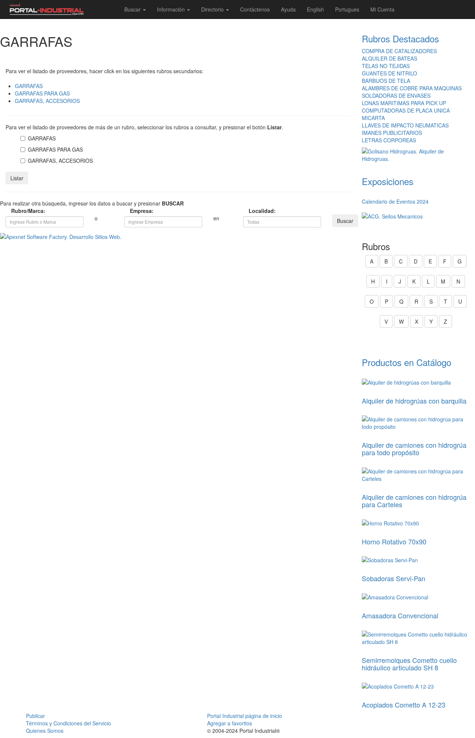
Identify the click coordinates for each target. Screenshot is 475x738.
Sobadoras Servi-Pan (393, 578)
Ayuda (288, 9)
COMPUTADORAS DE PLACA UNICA (406, 110)
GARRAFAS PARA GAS (42, 93)
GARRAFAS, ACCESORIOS (47, 100)
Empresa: (133, 210)
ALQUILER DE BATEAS (389, 58)
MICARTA (373, 118)
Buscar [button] (133, 9)
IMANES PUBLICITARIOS (392, 132)
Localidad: (252, 210)
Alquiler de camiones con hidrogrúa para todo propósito (414, 448)
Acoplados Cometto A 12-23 (403, 704)
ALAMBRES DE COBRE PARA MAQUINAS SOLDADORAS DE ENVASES (412, 91)
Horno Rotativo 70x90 (394, 541)
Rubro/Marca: (15, 210)
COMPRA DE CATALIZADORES (399, 51)
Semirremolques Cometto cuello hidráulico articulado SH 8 (409, 663)
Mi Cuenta (382, 9)
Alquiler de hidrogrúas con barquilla (414, 400)
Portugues (347, 9)
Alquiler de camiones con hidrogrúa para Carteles (414, 500)
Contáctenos (255, 9)
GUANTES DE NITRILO (389, 73)
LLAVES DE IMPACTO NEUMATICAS (405, 125)
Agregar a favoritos (229, 723)
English (315, 9)
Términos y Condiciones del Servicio (68, 723)
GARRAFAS (29, 86)
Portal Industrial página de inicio (244, 715)
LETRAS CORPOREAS (389, 140)
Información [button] (171, 9)
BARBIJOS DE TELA (386, 80)
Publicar (35, 715)
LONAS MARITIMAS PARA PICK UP (404, 103)
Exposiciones (387, 181)
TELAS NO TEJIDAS (386, 65)
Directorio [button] (213, 9)
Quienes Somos (44, 730)
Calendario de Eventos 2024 (395, 201)
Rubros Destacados (400, 38)
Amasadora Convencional (400, 615)
